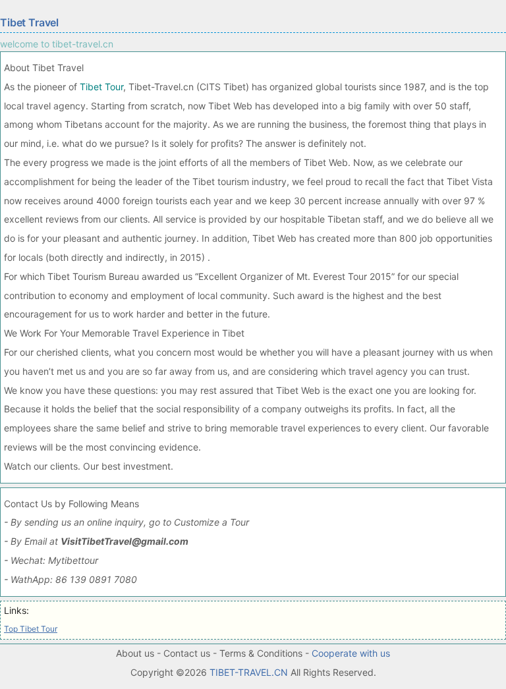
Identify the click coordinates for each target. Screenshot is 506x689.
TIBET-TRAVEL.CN (249, 672)
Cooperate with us (351, 653)
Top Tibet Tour (30, 629)
